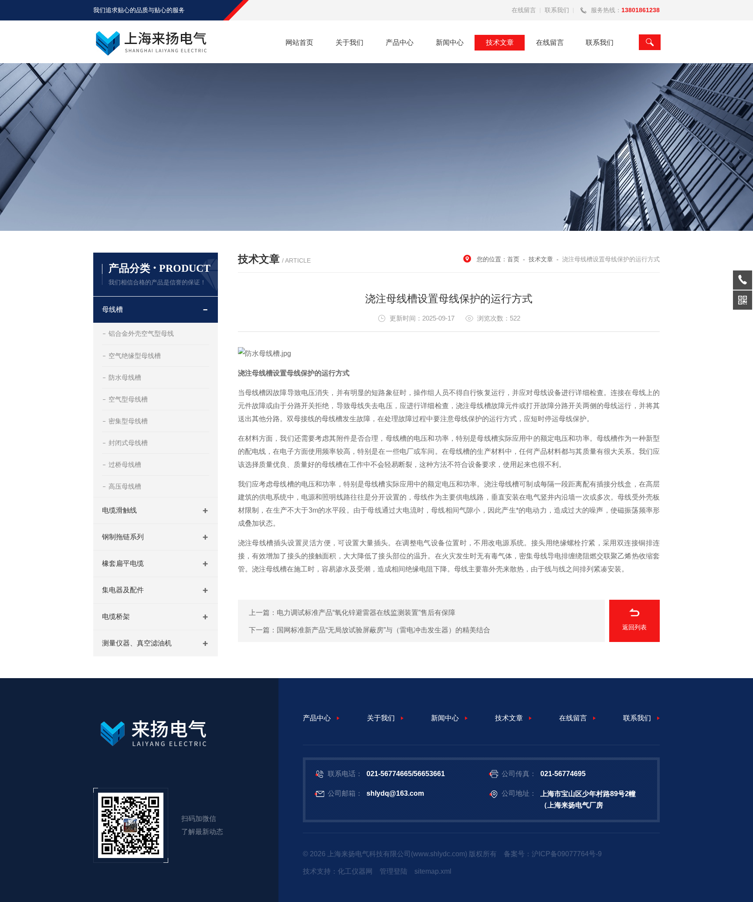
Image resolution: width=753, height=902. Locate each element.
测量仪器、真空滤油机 (137, 643)
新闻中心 (450, 42)
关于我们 (349, 42)
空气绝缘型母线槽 (135, 355)
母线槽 (112, 309)
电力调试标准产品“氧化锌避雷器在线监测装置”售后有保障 (366, 612)
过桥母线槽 (125, 464)
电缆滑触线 (119, 510)
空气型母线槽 (128, 399)
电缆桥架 (116, 616)
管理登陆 (393, 871)
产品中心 (400, 42)
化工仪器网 (355, 871)
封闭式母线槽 (128, 442)
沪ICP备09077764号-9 (567, 854)
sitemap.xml (432, 871)
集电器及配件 (123, 590)
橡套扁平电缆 (123, 563)
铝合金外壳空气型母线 (141, 333)
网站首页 (299, 42)
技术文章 (500, 42)
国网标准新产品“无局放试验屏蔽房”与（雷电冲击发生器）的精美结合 (383, 630)
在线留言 (524, 10)
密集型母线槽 (128, 421)
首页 (513, 259)
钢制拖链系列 (123, 537)
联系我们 (557, 10)
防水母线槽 (125, 377)
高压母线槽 (125, 486)
